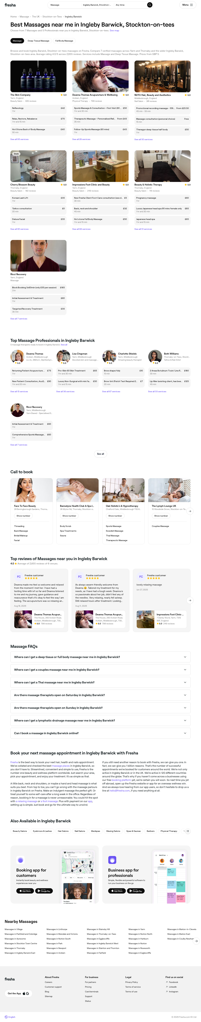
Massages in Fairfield (96, 953)
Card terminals (91, 991)
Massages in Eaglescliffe (140, 953)
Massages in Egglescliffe (98, 939)
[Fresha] (10, 4)
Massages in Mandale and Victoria (62, 934)
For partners (90, 982)
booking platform (121, 780)
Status (88, 1001)
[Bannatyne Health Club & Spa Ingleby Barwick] (78, 511)
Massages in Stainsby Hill (98, 929)
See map (114, 30)
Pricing (88, 987)
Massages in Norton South (59, 939)
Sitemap (48, 996)
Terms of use (131, 991)
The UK (36, 16)
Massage (24, 16)
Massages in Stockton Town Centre (21, 943)
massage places (61, 765)
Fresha (14, 762)
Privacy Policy (131, 982)
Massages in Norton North (140, 934)
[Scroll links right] (196, 941)
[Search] (150, 4)
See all (100, 454)
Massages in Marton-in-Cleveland (182, 929)
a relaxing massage (26, 801)
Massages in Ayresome (15, 939)
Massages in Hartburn (138, 939)
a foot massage (49, 801)
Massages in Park (54, 943)
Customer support (53, 987)
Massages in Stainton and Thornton (103, 948)
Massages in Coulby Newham (180, 939)
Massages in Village (14, 929)
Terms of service (133, 987)
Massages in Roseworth (139, 948)
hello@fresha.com (120, 790)
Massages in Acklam (56, 953)
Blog (47, 991)
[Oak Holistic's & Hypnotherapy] (123, 511)
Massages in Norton (138, 943)
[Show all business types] (188, 831)
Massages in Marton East (178, 934)
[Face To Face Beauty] (32, 511)
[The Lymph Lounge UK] (169, 511)
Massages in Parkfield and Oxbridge (21, 934)
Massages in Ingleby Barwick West (102, 943)
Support (88, 996)
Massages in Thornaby (15, 948)
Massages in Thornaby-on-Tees (101, 934)
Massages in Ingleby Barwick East (20, 953)
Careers (48, 982)
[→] (189, 511)
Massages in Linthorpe (57, 929)
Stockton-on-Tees (52, 16)
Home (13, 16)
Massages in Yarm (137, 929)
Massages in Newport (56, 948)
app (90, 801)
